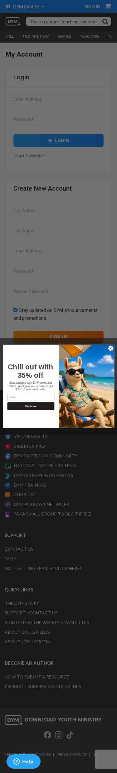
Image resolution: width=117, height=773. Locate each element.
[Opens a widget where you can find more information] (23, 762)
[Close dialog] (110, 348)
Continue (30, 406)
